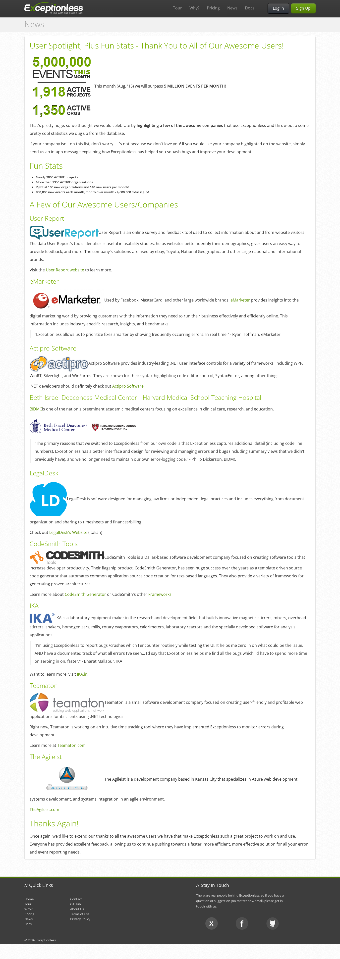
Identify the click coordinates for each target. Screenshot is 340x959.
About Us (77, 909)
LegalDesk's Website (68, 532)
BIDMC (36, 409)
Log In (278, 8)
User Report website (65, 270)
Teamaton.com (71, 745)
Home (29, 899)
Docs (249, 8)
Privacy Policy (80, 919)
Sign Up (303, 8)
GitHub (75, 904)
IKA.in (82, 674)
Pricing (213, 8)
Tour (177, 8)
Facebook (242, 923)
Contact (76, 899)
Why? (194, 8)
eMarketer (240, 300)
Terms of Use (79, 914)
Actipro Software (128, 386)
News (232, 8)
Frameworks (159, 594)
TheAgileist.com (44, 809)
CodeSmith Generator (85, 594)
